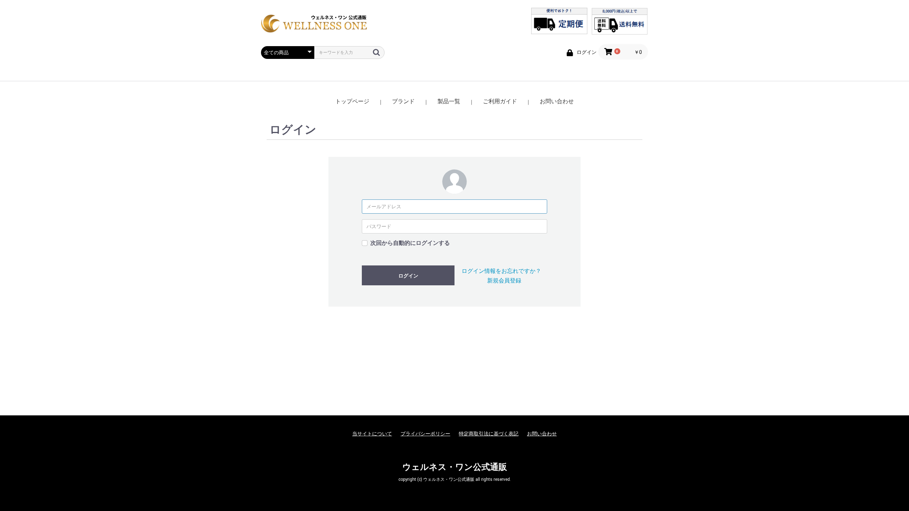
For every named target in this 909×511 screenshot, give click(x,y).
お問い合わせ (557, 101)
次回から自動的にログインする (410, 243)
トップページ (352, 101)
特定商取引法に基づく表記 (488, 433)
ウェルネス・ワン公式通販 (454, 467)
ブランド (403, 101)
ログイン (408, 276)
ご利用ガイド (500, 101)
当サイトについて (372, 433)
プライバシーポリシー (425, 433)
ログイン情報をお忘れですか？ (501, 271)
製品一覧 (448, 101)
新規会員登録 (504, 280)
